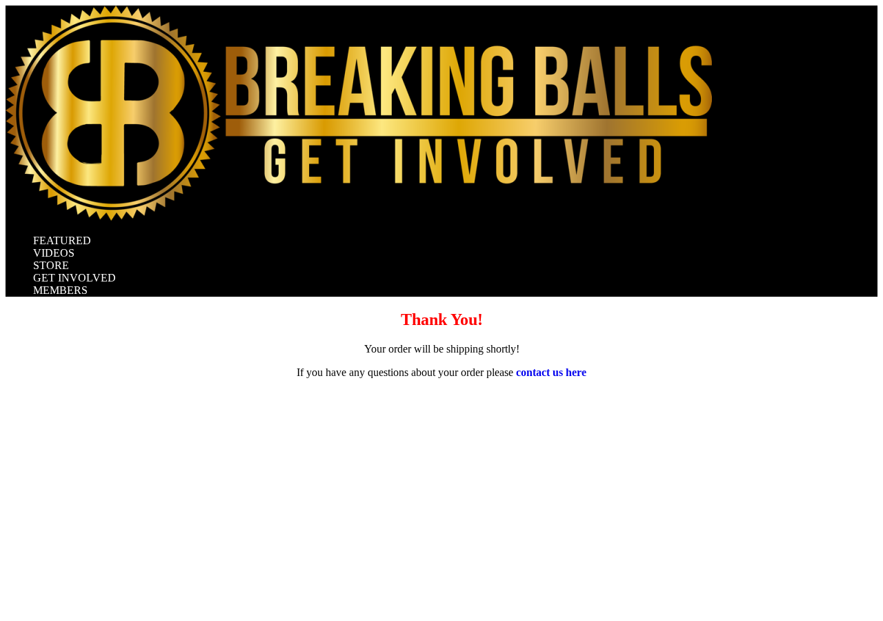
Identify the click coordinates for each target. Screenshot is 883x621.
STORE (51, 265)
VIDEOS (54, 253)
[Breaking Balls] (359, 217)
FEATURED (62, 240)
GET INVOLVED (74, 278)
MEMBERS (60, 290)
